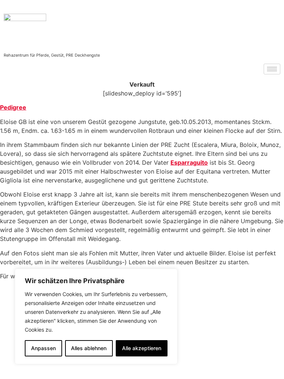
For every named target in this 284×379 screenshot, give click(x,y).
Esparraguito (189, 162)
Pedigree (13, 107)
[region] (96, 316)
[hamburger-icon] (272, 69)
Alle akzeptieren (141, 348)
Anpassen (43, 348)
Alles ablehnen (88, 348)
